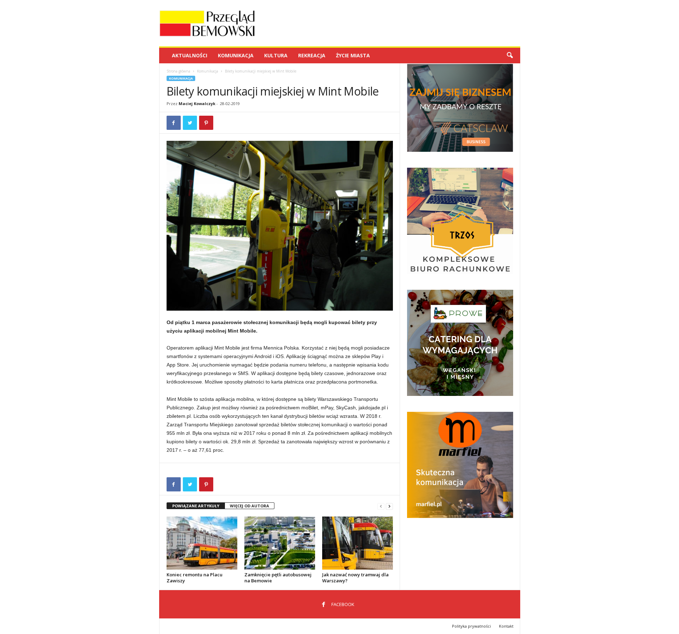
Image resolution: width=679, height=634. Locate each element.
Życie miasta (353, 55)
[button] (509, 55)
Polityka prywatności (471, 626)
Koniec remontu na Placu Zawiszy (194, 577)
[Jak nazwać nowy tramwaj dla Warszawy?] (357, 543)
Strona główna (178, 71)
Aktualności (189, 55)
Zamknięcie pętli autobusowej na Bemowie (278, 577)
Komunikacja (236, 55)
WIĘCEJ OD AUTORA (249, 505)
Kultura (276, 55)
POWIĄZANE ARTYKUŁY (195, 505)
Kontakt (506, 626)
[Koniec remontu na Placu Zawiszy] (202, 543)
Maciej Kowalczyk (197, 103)
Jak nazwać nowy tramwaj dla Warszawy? (355, 577)
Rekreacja (311, 55)
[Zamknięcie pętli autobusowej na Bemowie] (279, 543)
